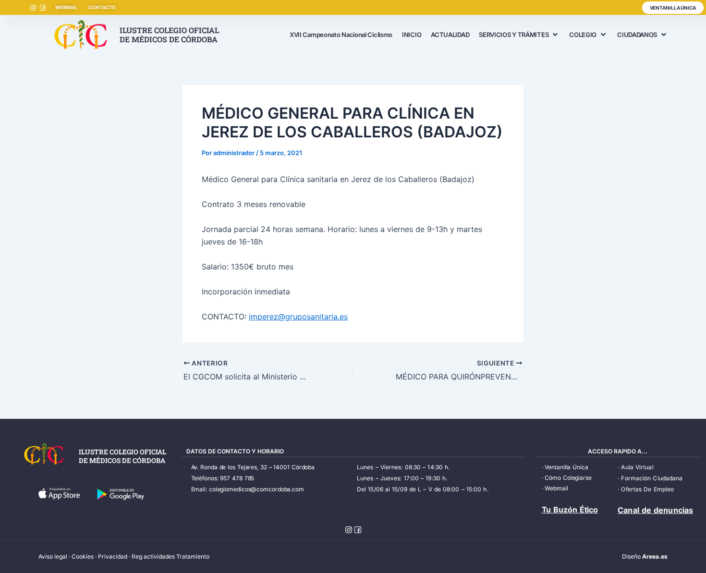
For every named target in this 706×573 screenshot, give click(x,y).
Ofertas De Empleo (647, 489)
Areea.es (655, 556)
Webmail (556, 488)
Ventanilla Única (566, 467)
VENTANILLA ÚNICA (673, 7)
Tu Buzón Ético (570, 509)
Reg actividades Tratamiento (170, 556)
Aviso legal (52, 556)
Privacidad (112, 556)
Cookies (83, 556)
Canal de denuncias (655, 510)
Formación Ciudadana (651, 478)
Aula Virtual (637, 467)
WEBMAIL (66, 7)
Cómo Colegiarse (568, 477)
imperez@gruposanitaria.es (298, 316)
